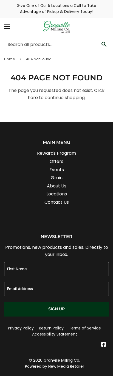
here (33, 97)
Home (9, 59)
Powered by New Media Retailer (54, 366)
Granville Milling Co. (62, 360)
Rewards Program (56, 153)
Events (56, 170)
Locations (56, 194)
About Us (56, 186)
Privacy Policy (21, 328)
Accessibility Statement (54, 334)
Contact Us (56, 202)
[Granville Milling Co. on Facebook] (103, 345)
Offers (56, 161)
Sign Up (56, 308)
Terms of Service (85, 328)
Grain (57, 177)
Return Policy (51, 328)
